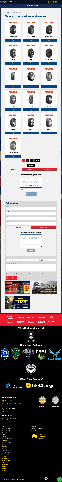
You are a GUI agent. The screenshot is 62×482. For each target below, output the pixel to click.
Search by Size (6, 430)
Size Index (33, 426)
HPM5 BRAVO (31, 83)
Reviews (4, 470)
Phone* (8, 211)
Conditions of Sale (20, 479)
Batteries (4, 448)
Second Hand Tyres (7, 438)
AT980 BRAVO (49, 36)
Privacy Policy (36, 274)
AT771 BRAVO (31, 36)
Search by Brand (6, 432)
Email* (7, 216)
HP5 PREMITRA (49, 59)
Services (4, 446)
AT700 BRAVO (13, 36)
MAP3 (31, 129)
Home (8, 12)
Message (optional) (11, 263)
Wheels (4, 440)
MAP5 (48, 129)
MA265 (31, 106)
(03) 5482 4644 (10, 409)
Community (5, 464)
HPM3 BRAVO (13, 83)
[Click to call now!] (48, 2)
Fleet (3, 462)
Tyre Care (4, 434)
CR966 (13, 59)
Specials (4, 456)
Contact (4, 458)
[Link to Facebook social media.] (46, 478)
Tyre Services (5, 452)
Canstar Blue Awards (36, 428)
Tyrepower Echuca (32, 5)
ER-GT (30, 59)
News (4, 466)
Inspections (4, 450)
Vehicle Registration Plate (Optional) (15, 258)
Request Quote (11, 277)
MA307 (13, 129)
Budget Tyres (34, 430)
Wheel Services (6, 454)
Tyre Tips (4, 436)
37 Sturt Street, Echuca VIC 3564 (13, 405)
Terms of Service (46, 274)
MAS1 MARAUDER (13, 152)
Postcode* (8, 221)
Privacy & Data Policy (10, 479)
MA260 (13, 106)
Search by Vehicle (6, 428)
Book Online (6, 460)
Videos (4, 468)
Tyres (3, 426)
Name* (8, 206)
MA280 (49, 106)
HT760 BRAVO (49, 83)
